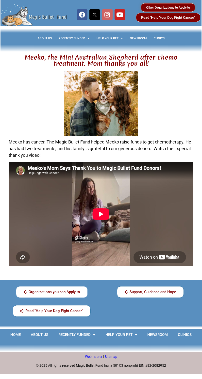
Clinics (159, 38)
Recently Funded (72, 38)
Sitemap (111, 357)
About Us (45, 38)
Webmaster (94, 357)
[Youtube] (120, 14)
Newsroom (138, 38)
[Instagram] (107, 14)
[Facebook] (82, 14)
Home (15, 334)
